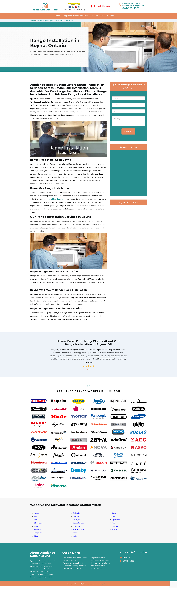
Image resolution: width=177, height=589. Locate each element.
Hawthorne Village (79, 529)
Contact (110, 16)
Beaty (36, 520)
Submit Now (128, 131)
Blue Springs (38, 523)
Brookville (37, 529)
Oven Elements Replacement (74, 566)
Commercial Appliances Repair (75, 558)
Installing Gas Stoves (57, 199)
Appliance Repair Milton (102, 584)
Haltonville (76, 526)
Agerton (36, 513)
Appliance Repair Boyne (44, 21)
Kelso (75, 533)
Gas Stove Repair (69, 560)
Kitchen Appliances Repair (73, 563)
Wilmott (114, 529)
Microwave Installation (100, 560)
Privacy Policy (96, 568)
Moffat (75, 536)
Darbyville (76, 513)
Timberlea (115, 526)
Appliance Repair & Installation (76, 16)
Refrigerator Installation (100, 563)
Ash (35, 516)
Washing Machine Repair (72, 568)
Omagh (114, 513)
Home (57, 16)
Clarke (36, 536)
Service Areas (97, 16)
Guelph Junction (78, 523)
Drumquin (76, 520)
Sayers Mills (116, 520)
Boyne (36, 526)
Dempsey (76, 516)
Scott (113, 523)
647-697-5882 (131, 8)
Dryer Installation (98, 558)
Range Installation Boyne (64, 21)
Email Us (126, 558)
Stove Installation (98, 566)
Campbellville (38, 533)
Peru (113, 516)
